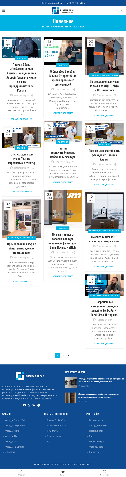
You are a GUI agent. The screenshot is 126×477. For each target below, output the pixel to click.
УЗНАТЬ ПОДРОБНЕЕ (21, 119)
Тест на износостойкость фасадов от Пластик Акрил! (104, 154)
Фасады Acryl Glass (15, 425)
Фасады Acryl (12, 430)
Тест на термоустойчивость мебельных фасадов (62, 152)
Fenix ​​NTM (102, 295)
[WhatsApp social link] (29, 405)
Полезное (21, 58)
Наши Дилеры (96, 441)
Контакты (94, 451)
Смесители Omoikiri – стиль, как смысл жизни (104, 238)
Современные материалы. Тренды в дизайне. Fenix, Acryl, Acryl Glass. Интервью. (104, 308)
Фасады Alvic (12, 436)
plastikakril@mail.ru (51, 2)
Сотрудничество (97, 425)
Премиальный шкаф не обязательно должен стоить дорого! (21, 248)
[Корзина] (122, 11)
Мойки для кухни (98, 230)
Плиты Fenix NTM (56, 420)
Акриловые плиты (56, 425)
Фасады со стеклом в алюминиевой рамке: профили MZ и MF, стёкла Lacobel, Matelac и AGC (101, 380)
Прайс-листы (96, 430)
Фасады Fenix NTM (15, 420)
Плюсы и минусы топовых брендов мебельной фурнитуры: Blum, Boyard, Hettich (62, 241)
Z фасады (10, 451)
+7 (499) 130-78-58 (76, 2)
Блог (91, 436)
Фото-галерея (96, 446)
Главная (46, 27)
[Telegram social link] (38, 405)
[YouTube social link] (24, 405)
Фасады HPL (11, 441)
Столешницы (54, 436)
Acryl (93, 295)
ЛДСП (50, 441)
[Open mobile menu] (4, 11)
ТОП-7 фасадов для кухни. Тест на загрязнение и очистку (21, 158)
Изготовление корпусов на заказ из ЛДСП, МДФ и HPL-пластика (104, 85)
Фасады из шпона (14, 446)
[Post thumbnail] (71, 382)
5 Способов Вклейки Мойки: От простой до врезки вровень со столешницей (62, 77)
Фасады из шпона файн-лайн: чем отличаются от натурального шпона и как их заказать (99, 395)
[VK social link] (34, 405)
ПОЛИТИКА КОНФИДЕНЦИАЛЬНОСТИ (76, 464)
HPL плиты (52, 430)
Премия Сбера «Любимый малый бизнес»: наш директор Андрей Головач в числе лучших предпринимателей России (21, 77)
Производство (110, 75)
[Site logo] (63, 10)
